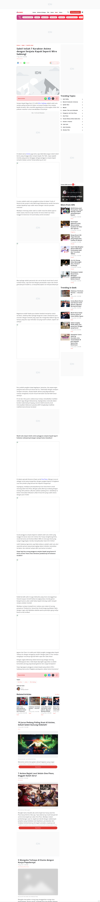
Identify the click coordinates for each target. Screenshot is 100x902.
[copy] (56, 98)
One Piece (44, 479)
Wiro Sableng (42, 103)
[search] (68, 12)
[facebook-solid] (49, 98)
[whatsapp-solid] (45, 98)
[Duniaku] (20, 12)
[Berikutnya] (60, 703)
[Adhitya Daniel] (18, 688)
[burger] (82, 12)
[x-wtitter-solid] (53, 98)
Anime (28, 154)
